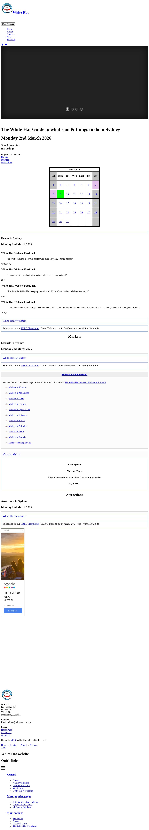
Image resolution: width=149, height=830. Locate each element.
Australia (17, 821)
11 (74, 194)
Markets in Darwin (17, 437)
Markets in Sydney (17, 404)
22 (53, 212)
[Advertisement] (74, 652)
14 (95, 194)
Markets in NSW (16, 398)
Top (3, 747)
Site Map (11, 39)
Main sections (15, 812)
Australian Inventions (22, 804)
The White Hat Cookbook (25, 826)
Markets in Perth (16, 431)
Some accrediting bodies (20, 442)
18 (74, 203)
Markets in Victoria (17, 387)
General (11, 774)
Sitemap (34, 745)
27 (88, 212)
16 (60, 203)
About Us (5, 735)
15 (53, 203)
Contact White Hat (21, 785)
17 (67, 203)
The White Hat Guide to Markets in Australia (85, 382)
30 (60, 221)
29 (53, 221)
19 (81, 203)
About (10, 31)
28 (95, 212)
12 (81, 194)
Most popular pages (19, 796)
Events (4, 157)
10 (67, 194)
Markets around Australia (74, 374)
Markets (5, 160)
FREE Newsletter (30, 328)
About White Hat (21, 783)
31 (67, 221)
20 (88, 203)
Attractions (6, 162)
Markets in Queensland (19, 409)
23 (60, 212)
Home (10, 29)
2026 (13, 740)
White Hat (21, 12)
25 (74, 212)
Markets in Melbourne (19, 393)
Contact (10, 34)
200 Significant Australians (25, 802)
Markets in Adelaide (18, 426)
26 (81, 212)
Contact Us (6, 732)
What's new (18, 788)
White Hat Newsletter (14, 320)
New (9, 37)
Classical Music (20, 823)
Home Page (6, 730)
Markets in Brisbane (18, 415)
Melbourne (18, 818)
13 (88, 194)
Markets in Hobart (17, 420)
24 (67, 212)
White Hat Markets (11, 454)
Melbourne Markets (22, 807)
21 (95, 203)
